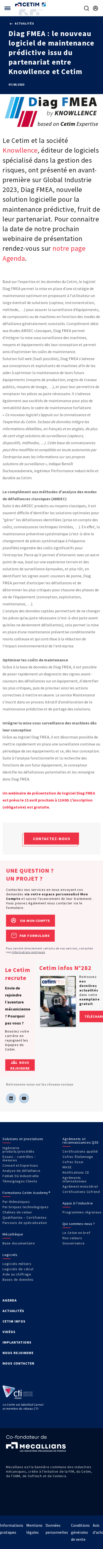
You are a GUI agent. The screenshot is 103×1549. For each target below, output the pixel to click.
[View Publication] (58, 1001)
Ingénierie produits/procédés (18, 1150)
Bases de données (18, 1279)
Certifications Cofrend (81, 1191)
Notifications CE (75, 1172)
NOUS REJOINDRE (18, 1353)
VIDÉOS (9, 1332)
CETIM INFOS (14, 1321)
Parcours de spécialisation (24, 1222)
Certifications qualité (80, 1151)
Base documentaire (18, 1243)
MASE (67, 1167)
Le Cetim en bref (76, 1232)
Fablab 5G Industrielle (20, 1176)
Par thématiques (16, 1201)
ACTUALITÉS (13, 1311)
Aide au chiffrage (16, 1274)
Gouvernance (73, 1243)
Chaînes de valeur (17, 1212)
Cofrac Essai (72, 1162)
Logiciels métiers (17, 1263)
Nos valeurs (72, 1238)
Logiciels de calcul (17, 1269)
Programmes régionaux (81, 1212)
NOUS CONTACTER (18, 1363)
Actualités (24, 23)
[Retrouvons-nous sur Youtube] (24, 1098)
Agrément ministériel (80, 1186)
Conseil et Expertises (20, 1165)
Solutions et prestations (22, 1139)
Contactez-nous (51, 838)
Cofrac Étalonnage (77, 1156)
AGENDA (9, 1300)
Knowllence (20, 150)
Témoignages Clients (19, 1181)
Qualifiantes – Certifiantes (24, 1217)
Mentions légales (34, 1529)
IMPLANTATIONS (17, 1342)
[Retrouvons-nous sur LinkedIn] (11, 1098)
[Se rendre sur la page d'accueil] (31, 4)
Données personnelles (57, 1529)
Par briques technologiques (25, 1207)
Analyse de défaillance (21, 1170)
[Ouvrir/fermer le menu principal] (7, 8)
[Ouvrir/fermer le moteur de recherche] (86, 8)
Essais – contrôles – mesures (19, 1158)
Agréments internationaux (74, 1179)
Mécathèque (12, 1234)
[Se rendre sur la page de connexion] (95, 8)
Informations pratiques (28, 952)
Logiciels (10, 1254)
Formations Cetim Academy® (26, 1192)
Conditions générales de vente (80, 1532)
